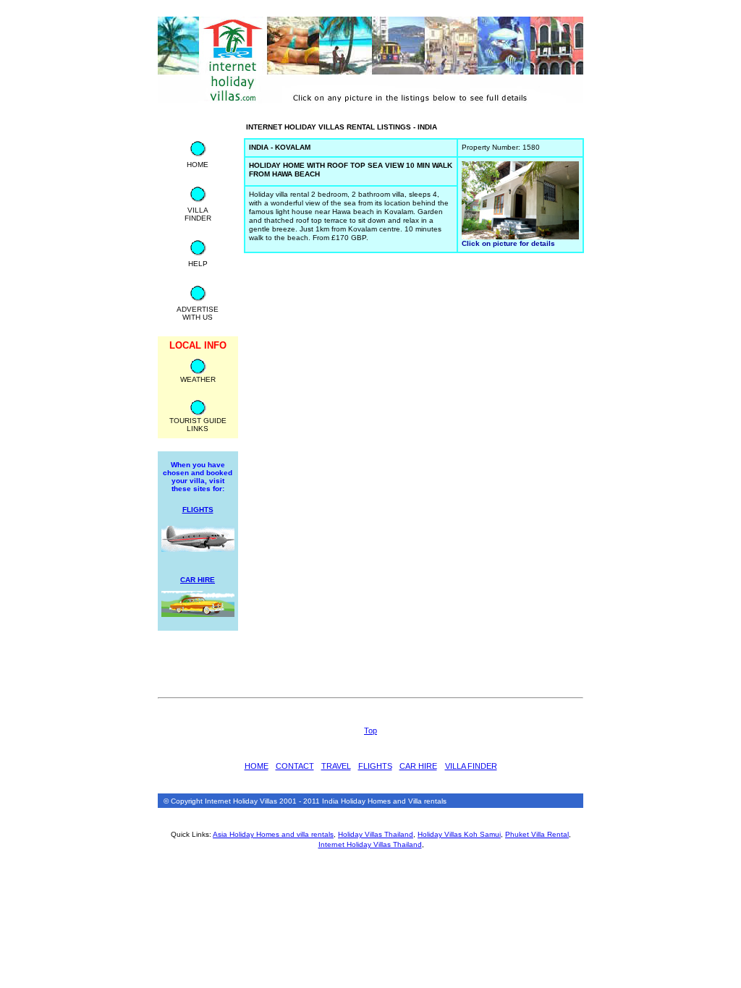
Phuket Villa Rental (537, 834)
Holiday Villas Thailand (375, 834)
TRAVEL (336, 766)
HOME (256, 766)
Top (370, 730)
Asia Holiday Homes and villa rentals (273, 834)
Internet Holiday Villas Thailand (370, 844)
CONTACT (295, 766)
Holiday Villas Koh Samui (459, 834)
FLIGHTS (375, 766)
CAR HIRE (418, 766)
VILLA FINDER (471, 766)
